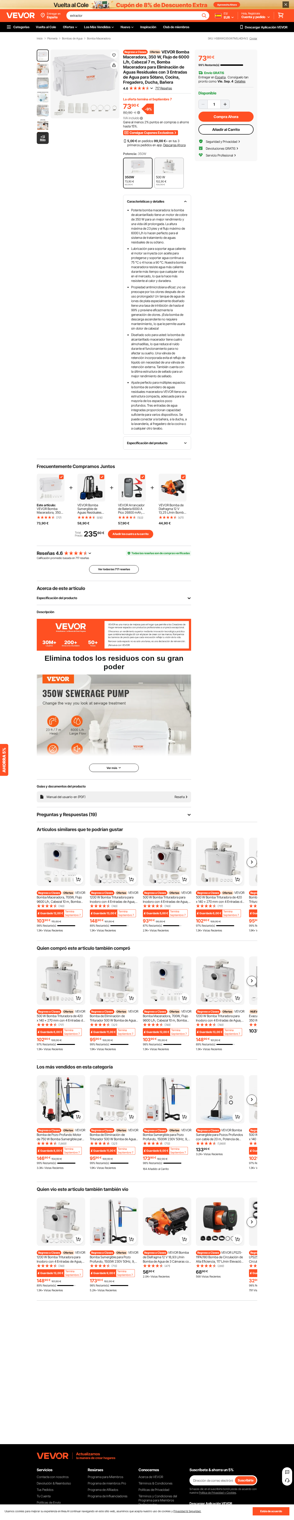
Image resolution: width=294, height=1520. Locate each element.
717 (77, 558)
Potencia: (130, 154)
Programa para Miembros (105, 1477)
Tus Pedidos (45, 1490)
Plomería (52, 38)
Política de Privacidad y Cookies (217, 1492)
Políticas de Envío (49, 1502)
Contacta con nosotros (53, 1477)
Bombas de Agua (72, 38)
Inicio (40, 38)
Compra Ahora (226, 116)
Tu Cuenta (44, 1496)
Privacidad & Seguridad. (187, 1511)
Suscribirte (246, 1480)
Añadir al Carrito (226, 129)
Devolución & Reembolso (54, 1483)
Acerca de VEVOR (151, 1477)
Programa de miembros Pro (107, 1483)
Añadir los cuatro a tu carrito (131, 534)
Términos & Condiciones (155, 1483)
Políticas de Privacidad (154, 1490)
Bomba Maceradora (98, 38)
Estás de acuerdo (271, 1511)
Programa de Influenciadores (107, 1496)
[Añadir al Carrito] (78, 879)
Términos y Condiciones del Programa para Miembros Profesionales (158, 1500)
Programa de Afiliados (103, 1490)
